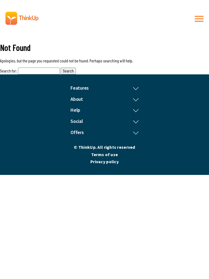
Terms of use (104, 154)
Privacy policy (104, 161)
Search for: (8, 70)
